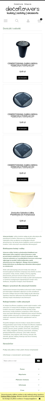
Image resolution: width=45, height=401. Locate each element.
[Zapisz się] (38, 361)
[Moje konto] (28, 20)
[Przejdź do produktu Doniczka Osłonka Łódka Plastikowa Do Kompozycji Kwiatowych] (22, 199)
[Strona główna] (22, 10)
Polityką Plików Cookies (8, 396)
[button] (5, 20)
